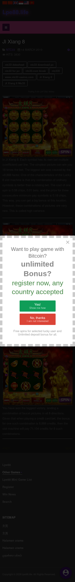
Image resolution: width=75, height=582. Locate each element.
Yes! (37, 306)
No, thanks (37, 319)
